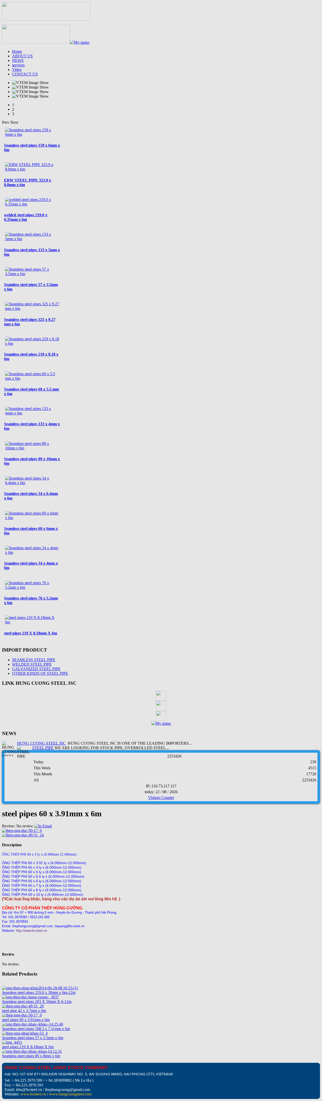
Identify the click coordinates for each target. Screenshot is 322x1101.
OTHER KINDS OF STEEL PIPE (40, 673)
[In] (38, 826)
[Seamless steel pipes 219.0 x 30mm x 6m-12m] (40, 988)
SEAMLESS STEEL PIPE (33, 660)
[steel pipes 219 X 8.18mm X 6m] (12, 1042)
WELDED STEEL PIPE (32, 664)
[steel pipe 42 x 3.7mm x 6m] (23, 1006)
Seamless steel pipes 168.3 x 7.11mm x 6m (36, 1029)
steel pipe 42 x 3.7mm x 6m (24, 1010)
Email (47, 826)
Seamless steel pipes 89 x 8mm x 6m (31, 1056)
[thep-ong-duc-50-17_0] (22, 830)
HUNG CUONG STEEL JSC (41, 743)
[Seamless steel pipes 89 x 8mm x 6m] (32, 1051)
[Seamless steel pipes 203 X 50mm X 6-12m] (30, 997)
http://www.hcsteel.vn (31, 931)
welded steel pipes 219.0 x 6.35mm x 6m (25, 217)
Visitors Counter (161, 797)
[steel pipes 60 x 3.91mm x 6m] (22, 1015)
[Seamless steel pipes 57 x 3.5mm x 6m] (25, 1033)
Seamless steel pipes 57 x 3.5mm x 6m (32, 1038)
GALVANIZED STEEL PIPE (36, 669)
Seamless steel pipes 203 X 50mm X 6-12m (36, 1001)
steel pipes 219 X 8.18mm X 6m (30, 633)
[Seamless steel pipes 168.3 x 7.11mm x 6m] (32, 1024)
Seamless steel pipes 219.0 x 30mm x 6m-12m (38, 992)
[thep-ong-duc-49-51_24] (23, 835)
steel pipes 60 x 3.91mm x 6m (26, 1020)
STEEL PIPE (43, 748)
